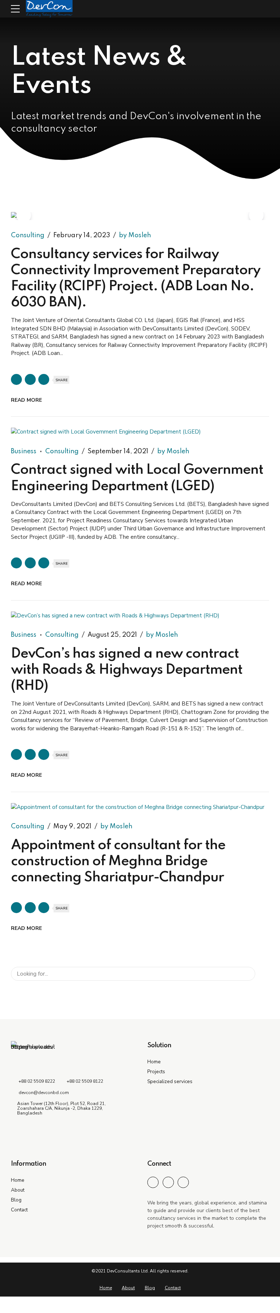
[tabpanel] (140, 216)
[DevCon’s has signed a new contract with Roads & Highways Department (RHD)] (140, 616)
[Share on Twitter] (30, 379)
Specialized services (169, 1081)
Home (154, 1061)
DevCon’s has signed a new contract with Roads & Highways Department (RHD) (126, 670)
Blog (16, 1199)
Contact (19, 1209)
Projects (156, 1071)
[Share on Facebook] (16, 379)
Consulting (27, 235)
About (17, 1190)
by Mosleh (135, 235)
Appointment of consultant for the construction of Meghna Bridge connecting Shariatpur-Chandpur (118, 862)
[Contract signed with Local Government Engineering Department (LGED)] (140, 432)
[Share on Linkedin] (43, 379)
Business (23, 451)
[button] (23, 215)
